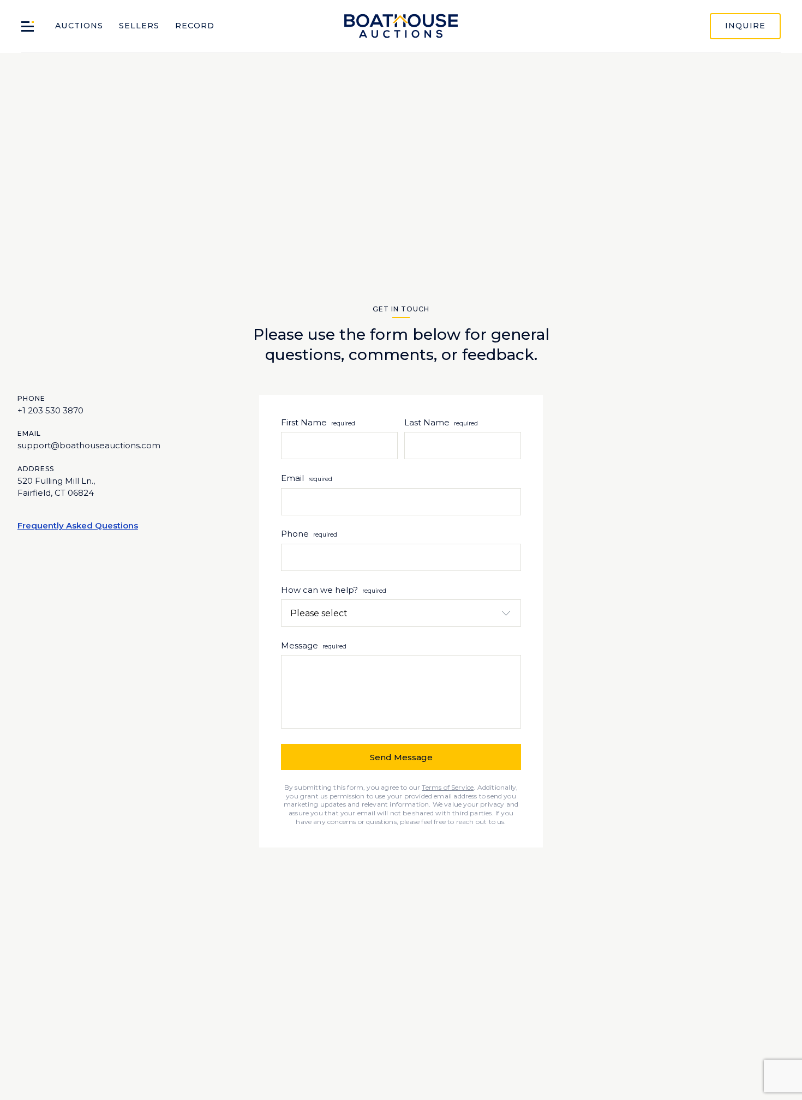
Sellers (139, 26)
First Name (304, 422)
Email (306, 478)
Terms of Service (448, 787)
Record (194, 26)
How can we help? (333, 590)
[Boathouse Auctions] (401, 26)
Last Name (427, 422)
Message (313, 645)
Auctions (79, 26)
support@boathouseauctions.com (88, 445)
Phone (309, 533)
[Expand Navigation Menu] (27, 26)
